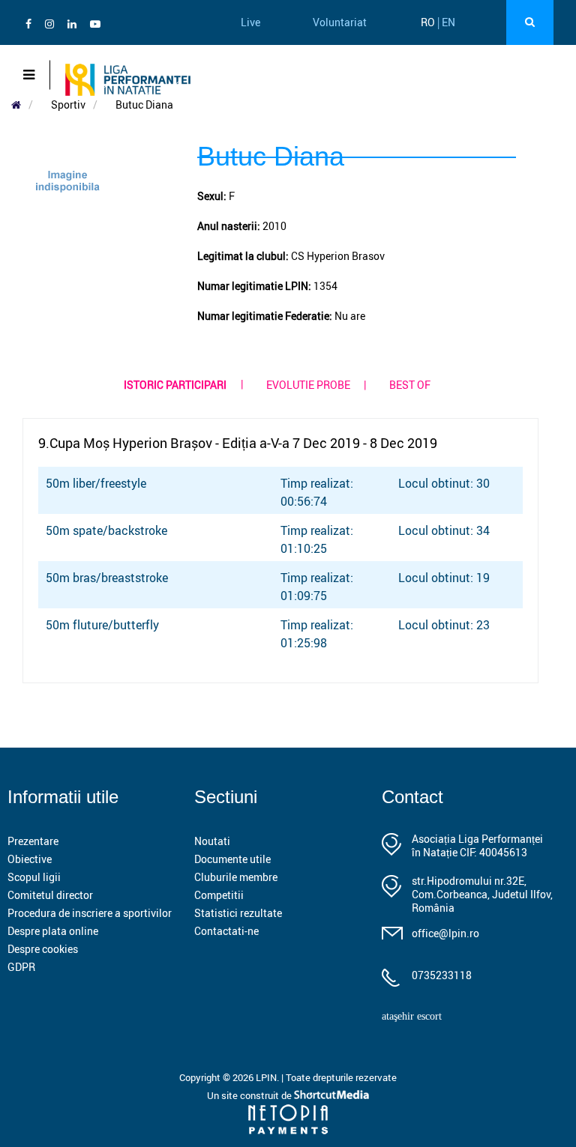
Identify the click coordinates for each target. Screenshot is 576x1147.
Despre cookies (43, 949)
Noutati (212, 841)
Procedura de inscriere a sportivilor (90, 913)
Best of (409, 385)
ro (428, 22)
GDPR (21, 967)
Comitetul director (50, 895)
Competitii (219, 895)
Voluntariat (340, 22)
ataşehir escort (412, 1016)
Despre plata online (53, 931)
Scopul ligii (34, 877)
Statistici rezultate (238, 913)
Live (250, 22)
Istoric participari (175, 385)
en (448, 22)
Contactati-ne (226, 931)
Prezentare (33, 841)
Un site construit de (250, 1095)
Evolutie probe (308, 385)
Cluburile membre (236, 877)
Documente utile (232, 859)
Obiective (30, 859)
